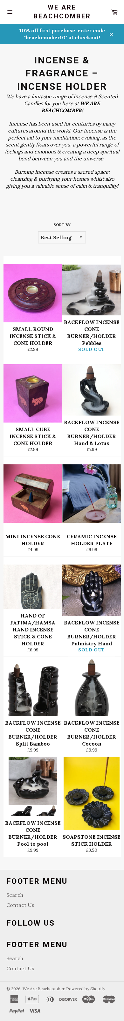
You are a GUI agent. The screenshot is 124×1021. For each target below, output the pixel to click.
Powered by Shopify (85, 989)
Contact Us (20, 905)
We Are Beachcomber (62, 11)
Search (14, 895)
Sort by (62, 224)
